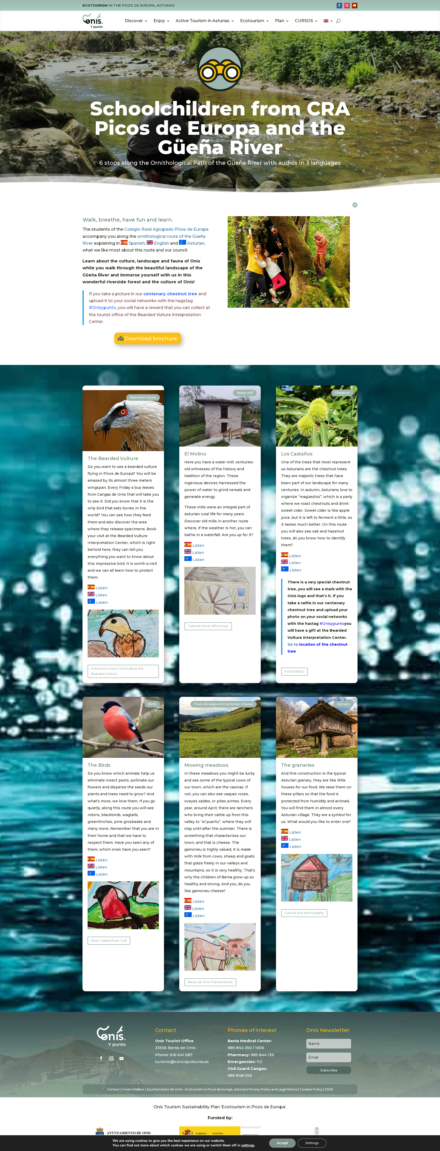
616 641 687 (181, 1054)
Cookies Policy (311, 1089)
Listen (101, 588)
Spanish (136, 243)
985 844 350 (240, 1047)
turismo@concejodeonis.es (182, 1061)
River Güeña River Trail (109, 940)
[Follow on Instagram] (347, 5)
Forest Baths (294, 671)
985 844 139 (262, 1054)
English (161, 243)
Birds (152, 704)
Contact (113, 1089)
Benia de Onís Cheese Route (210, 982)
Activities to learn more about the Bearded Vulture (117, 671)
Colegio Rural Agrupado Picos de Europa (166, 229)
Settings (312, 1143)
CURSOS (304, 20)
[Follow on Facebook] (339, 5)
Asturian (195, 243)
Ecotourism (252, 20)
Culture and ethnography (304, 913)
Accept (282, 1143)
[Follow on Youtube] (355, 5)
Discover (134, 20)
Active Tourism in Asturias (202, 20)
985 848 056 (240, 1075)
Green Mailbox (133, 1089)
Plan (279, 20)
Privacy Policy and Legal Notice (273, 1089)
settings (247, 1145)
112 (259, 1061)
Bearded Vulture (143, 397)
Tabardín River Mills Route (208, 626)
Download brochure (151, 338)
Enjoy (159, 20)
